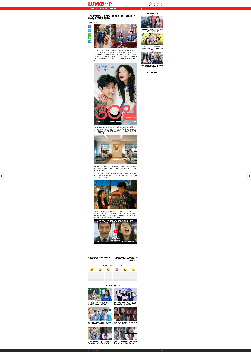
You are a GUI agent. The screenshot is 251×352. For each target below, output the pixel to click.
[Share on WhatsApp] (89, 37)
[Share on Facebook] (89, 26)
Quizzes (110, 8)
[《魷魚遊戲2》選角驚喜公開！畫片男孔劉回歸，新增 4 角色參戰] (125, 314)
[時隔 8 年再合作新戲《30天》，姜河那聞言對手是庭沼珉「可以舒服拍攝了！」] (125, 294)
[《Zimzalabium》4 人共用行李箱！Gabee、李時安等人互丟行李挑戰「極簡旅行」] (152, 39)
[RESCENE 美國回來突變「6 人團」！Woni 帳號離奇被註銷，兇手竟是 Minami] (152, 58)
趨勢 (161, 5)
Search (162, 9)
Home (92, 8)
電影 (115, 300)
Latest (150, 5)
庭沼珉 (94, 252)
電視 (95, 300)
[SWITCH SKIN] (141, 9)
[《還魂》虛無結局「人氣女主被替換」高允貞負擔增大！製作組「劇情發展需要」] (100, 333)
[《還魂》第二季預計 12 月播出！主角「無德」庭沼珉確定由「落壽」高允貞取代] (125, 333)
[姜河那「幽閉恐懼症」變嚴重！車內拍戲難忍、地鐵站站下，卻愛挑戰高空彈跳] (100, 314)
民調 (115, 8)
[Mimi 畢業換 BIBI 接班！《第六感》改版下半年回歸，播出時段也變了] (152, 22)
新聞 (96, 8)
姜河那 (90, 252)
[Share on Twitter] (89, 30)
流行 (155, 5)
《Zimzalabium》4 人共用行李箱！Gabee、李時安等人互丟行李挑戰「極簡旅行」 (152, 48)
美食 (106, 8)
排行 (100, 8)
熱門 (158, 5)
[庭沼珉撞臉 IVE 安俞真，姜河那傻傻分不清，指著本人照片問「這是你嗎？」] (100, 294)
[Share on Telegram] (89, 41)
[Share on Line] (89, 34)
